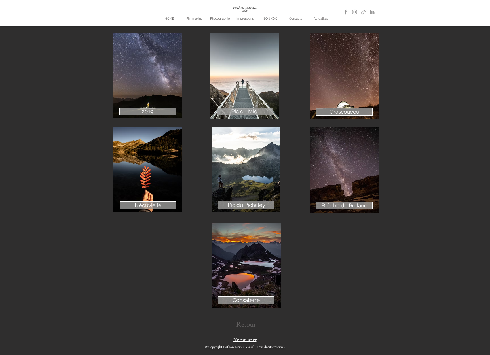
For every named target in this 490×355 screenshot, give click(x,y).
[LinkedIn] (372, 12)
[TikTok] (363, 12)
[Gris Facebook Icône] (346, 12)
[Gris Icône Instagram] (354, 12)
